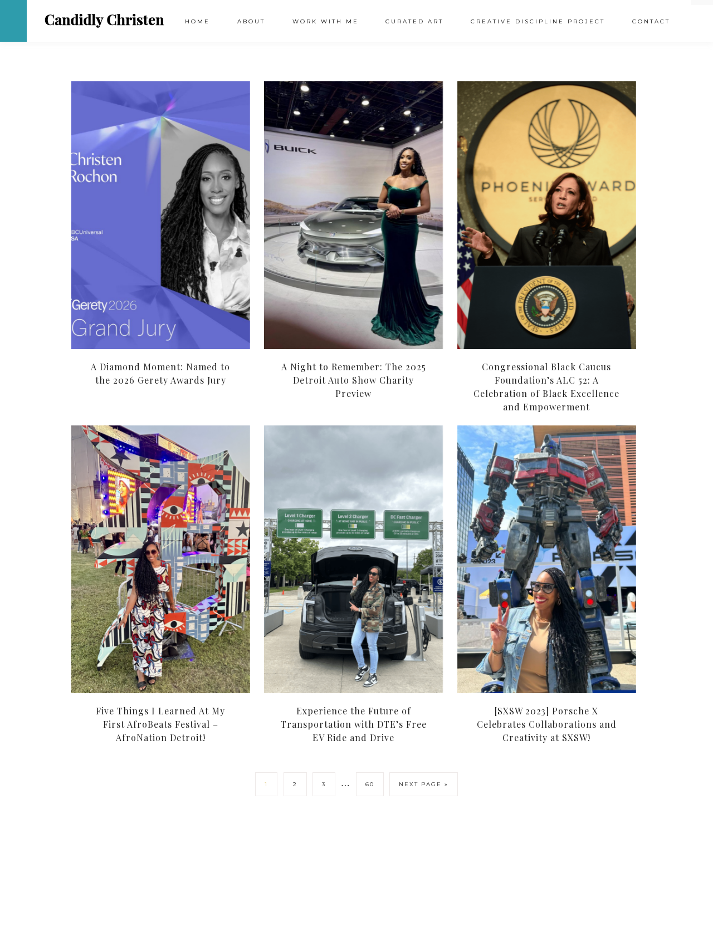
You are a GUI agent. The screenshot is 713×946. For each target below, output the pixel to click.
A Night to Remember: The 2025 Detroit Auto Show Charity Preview (353, 380)
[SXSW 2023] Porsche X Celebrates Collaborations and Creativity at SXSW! (547, 724)
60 (369, 784)
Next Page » (423, 784)
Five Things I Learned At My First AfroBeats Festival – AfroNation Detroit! (160, 724)
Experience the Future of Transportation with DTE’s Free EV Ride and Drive (354, 724)
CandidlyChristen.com (104, 20)
